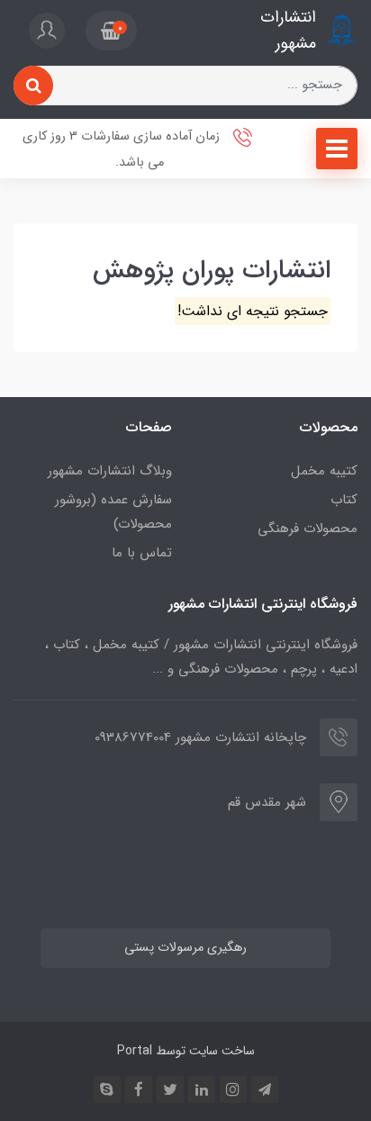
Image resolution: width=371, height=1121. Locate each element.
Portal (134, 1051)
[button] (111, 30)
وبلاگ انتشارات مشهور (110, 471)
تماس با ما (142, 553)
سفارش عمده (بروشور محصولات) (113, 512)
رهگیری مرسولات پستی (185, 947)
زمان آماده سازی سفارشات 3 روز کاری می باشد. (123, 149)
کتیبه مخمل (324, 471)
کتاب (343, 500)
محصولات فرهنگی (307, 528)
